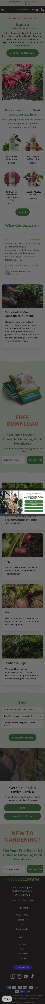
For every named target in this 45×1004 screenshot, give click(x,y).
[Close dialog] (44, 492)
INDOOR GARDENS (34, 507)
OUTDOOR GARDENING (33, 510)
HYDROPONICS (34, 504)
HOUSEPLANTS (33, 501)
